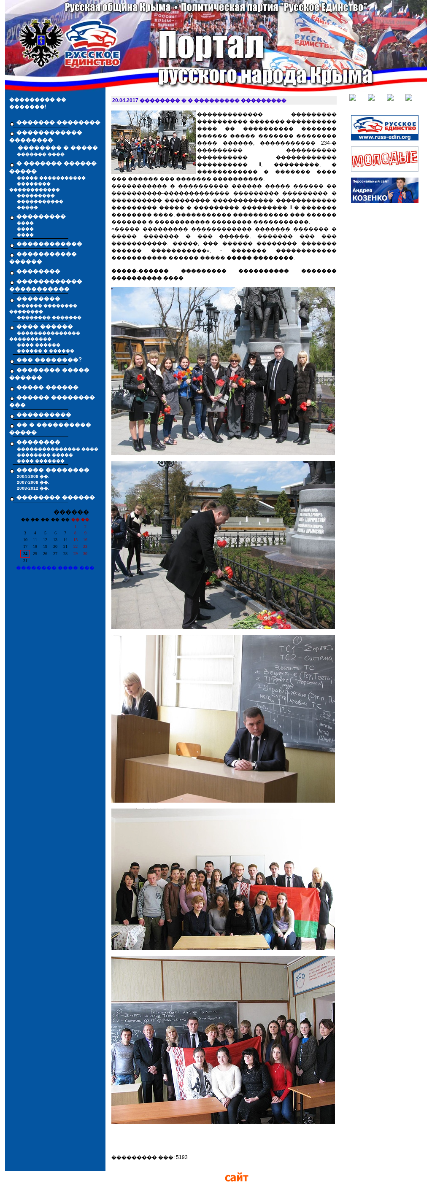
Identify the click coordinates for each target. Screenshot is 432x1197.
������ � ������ (45, 350)
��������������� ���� (57, 449)
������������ (49, 243)
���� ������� (41, 460)
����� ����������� (51, 177)
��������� (36, 195)
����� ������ (47, 387)
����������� (40, 201)
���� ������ (38, 344)
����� (27, 207)
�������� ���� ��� (55, 568)
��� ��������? (49, 359)
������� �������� (58, 122)
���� (25, 223)
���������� (43, 414)
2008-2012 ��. (33, 488)
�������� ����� (45, 455)
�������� (38, 271)
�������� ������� (49, 317)
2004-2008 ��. (33, 476)
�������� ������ (55, 497)
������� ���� (41, 154)
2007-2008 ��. (33, 482)
